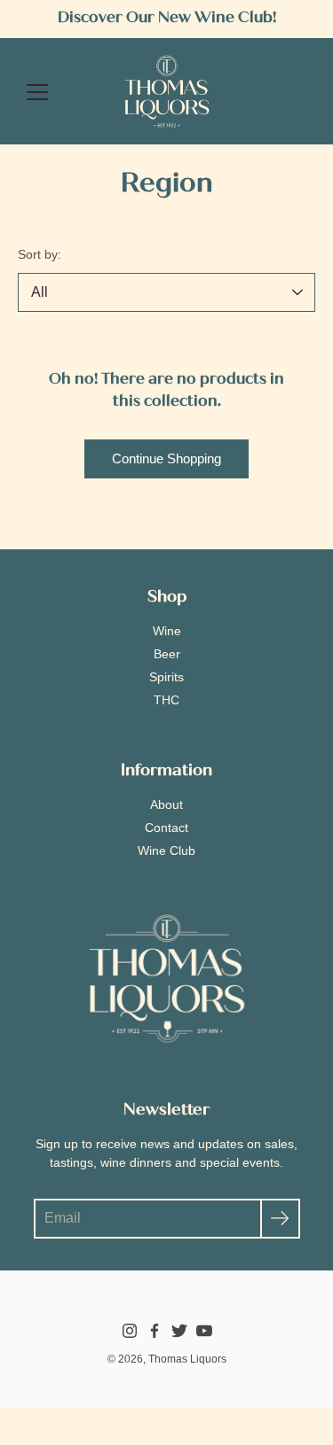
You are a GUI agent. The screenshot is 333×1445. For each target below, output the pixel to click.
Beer (167, 654)
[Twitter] (179, 1331)
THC (166, 700)
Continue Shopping (166, 458)
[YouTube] (204, 1331)
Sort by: (39, 254)
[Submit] (280, 1219)
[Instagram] (130, 1331)
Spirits (166, 677)
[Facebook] (155, 1331)
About (166, 804)
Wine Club (166, 850)
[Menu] (37, 92)
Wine (167, 631)
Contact (166, 827)
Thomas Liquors (187, 1359)
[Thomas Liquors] (167, 91)
